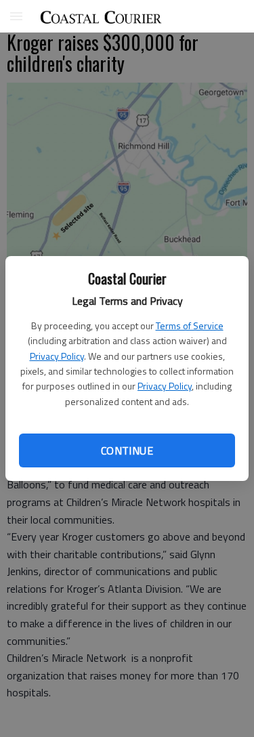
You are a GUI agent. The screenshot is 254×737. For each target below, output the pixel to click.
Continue (127, 450)
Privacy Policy (57, 356)
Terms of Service (190, 325)
